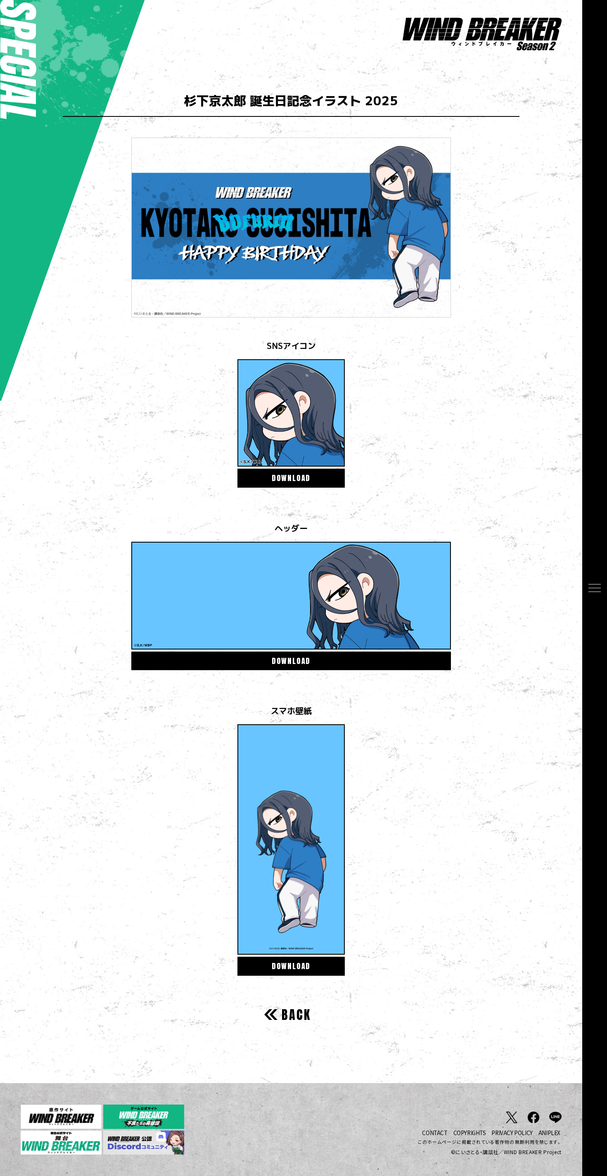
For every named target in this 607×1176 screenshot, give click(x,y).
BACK (296, 1014)
